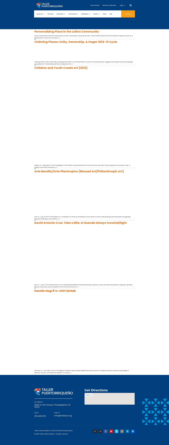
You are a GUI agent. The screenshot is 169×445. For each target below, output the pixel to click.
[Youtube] (111, 431)
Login (121, 5)
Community (72, 14)
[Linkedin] (127, 431)
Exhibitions (84, 14)
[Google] (122, 431)
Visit (110, 14)
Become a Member (109, 5)
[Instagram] (95, 431)
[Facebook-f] (106, 431)
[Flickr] (133, 431)
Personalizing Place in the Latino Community (66, 32)
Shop (104, 14)
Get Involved (94, 5)
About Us (39, 14)
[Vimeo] (116, 431)
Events (95, 14)
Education (60, 14)
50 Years (51, 14)
